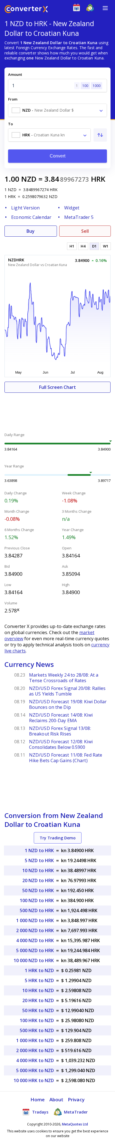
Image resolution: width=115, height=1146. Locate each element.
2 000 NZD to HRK (35, 930)
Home (37, 1099)
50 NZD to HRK (38, 890)
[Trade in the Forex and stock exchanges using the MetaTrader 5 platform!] (91, 8)
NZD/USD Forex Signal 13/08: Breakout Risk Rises (60, 731)
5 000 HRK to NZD (35, 1070)
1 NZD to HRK (39, 850)
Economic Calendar (31, 217)
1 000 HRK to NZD (35, 1040)
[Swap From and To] (100, 135)
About (56, 1099)
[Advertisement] (57, 409)
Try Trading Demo (58, 837)
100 (85, 85)
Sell (85, 231)
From (12, 99)
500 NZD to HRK (37, 910)
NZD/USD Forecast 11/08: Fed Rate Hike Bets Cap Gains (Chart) (65, 758)
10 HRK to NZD (38, 990)
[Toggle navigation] (105, 8)
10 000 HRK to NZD (34, 1080)
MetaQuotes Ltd (75, 1124)
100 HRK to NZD (37, 1020)
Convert (58, 156)
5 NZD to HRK (39, 860)
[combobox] (57, 110)
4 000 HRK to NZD (35, 1060)
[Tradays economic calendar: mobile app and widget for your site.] (77, 8)
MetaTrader (75, 1112)
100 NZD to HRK (37, 900)
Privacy (76, 1099)
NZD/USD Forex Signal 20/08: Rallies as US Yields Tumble (67, 691)
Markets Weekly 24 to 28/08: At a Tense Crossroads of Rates (63, 678)
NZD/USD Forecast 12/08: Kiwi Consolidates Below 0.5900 (61, 744)
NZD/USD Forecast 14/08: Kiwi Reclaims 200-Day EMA (61, 718)
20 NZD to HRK (38, 880)
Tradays (39, 1112)
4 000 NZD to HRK (35, 940)
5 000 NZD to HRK (35, 950)
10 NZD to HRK (38, 870)
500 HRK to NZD (37, 1030)
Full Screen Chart (57, 387)
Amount (15, 74)
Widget (71, 208)
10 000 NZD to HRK (34, 960)
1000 (96, 85)
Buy (31, 231)
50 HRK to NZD (38, 1010)
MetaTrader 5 (79, 217)
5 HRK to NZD (39, 980)
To (10, 123)
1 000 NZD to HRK (35, 920)
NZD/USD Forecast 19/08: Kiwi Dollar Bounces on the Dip (68, 704)
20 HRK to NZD (38, 1000)
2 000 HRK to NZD (35, 1050)
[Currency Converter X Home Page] (26, 9)
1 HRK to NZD (39, 970)
